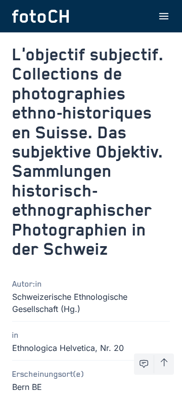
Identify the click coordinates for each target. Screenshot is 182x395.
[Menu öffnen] (164, 16)
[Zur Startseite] (40, 16)
